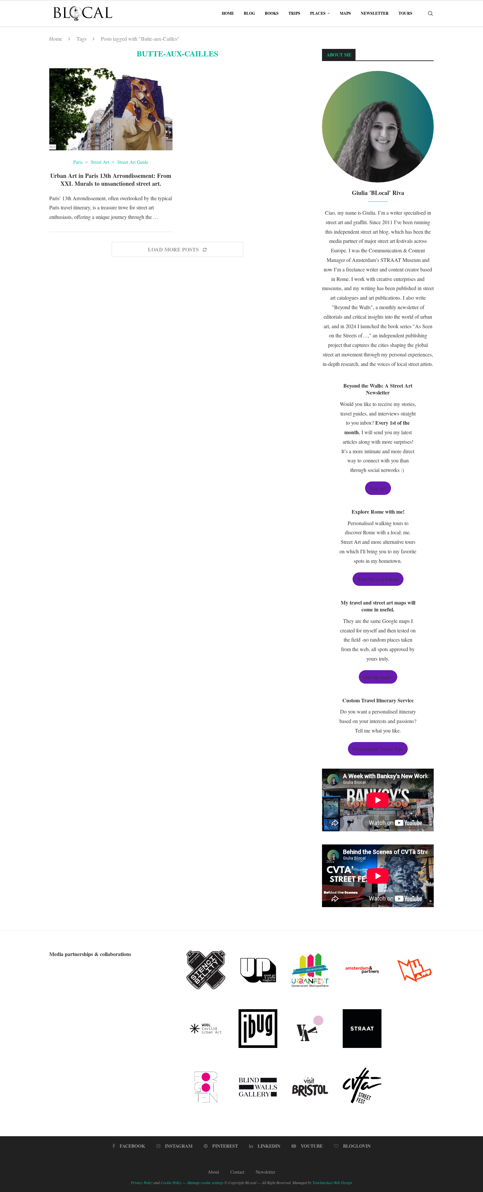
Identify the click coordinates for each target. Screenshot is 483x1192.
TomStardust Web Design (332, 1182)
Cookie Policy (171, 1182)
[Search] (430, 13)
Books (272, 13)
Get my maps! (378, 676)
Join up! (378, 488)
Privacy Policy (142, 1182)
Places (318, 13)
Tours (405, 13)
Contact (237, 1172)
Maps (345, 13)
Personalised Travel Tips (378, 748)
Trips (294, 13)
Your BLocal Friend (378, 579)
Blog (249, 13)
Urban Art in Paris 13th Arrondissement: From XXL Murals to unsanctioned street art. (110, 179)
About (213, 1172)
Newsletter (375, 13)
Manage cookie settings (205, 1182)
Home (228, 13)
